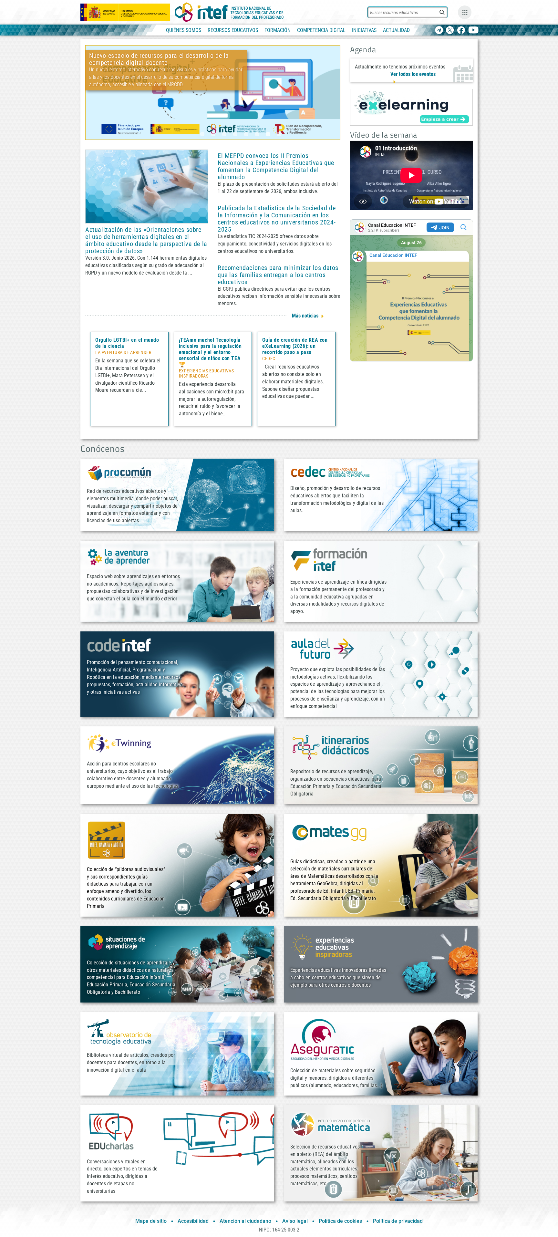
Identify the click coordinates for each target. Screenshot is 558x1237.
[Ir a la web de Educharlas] (111, 1131)
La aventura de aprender (123, 352)
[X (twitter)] (450, 30)
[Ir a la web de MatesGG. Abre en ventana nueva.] (329, 835)
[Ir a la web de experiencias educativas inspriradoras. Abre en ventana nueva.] (322, 946)
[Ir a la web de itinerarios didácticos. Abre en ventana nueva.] (330, 747)
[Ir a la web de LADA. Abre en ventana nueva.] (119, 556)
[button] (202, 134)
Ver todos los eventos (413, 74)
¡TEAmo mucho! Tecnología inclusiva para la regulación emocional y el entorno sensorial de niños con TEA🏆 (210, 352)
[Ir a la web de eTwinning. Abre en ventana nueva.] (119, 743)
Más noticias (305, 316)
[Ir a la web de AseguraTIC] (322, 1039)
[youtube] (473, 30)
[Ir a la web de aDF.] (322, 648)
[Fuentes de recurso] (464, 12)
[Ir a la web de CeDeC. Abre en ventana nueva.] (330, 471)
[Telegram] (439, 30)
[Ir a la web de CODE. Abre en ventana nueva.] (119, 645)
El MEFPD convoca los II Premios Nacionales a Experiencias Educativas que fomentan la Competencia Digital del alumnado (276, 166)
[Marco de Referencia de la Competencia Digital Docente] (212, 92)
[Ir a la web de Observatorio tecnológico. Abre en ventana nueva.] (119, 1031)
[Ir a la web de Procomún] (119, 473)
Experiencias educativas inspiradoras (206, 374)
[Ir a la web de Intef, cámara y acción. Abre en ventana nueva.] (106, 839)
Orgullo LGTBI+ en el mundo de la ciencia (127, 343)
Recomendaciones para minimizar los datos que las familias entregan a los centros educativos (278, 275)
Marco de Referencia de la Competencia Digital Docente (165, 113)
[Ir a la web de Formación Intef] (329, 559)
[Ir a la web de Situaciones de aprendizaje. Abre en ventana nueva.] (117, 942)
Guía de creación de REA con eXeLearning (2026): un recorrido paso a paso (294, 346)
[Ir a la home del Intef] (229, 12)
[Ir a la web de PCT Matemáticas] (330, 1124)
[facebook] (461, 30)
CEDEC (268, 358)
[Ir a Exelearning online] (411, 107)
